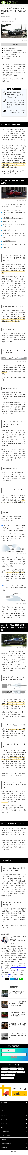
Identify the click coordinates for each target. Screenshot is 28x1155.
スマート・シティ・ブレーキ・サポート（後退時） (14, 226)
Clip (18, 970)
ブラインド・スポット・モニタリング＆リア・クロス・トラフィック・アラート (14, 235)
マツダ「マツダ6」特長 (23, 40)
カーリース (5, 1068)
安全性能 (12, 21)
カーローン (13, 1068)
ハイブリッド (21, 1071)
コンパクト (12, 1071)
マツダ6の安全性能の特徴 (10, 48)
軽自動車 (21, 1068)
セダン (13, 18)
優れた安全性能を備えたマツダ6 (12, 56)
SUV (3, 1074)
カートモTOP (4, 1102)
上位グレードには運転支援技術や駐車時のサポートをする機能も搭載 (15, 53)
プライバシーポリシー (6, 1143)
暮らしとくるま (6, 976)
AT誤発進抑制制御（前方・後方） (13, 218)
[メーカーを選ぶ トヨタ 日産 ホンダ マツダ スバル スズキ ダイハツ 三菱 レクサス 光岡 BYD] (8, 1050)
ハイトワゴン (11, 1074)
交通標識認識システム (9, 241)
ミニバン (4, 1071)
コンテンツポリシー (5, 1135)
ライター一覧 (4, 1123)
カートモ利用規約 (5, 1131)
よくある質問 (7, 58)
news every (15, 969)
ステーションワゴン (6, 18)
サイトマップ (4, 1147)
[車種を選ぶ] (14, 1054)
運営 (2, 1127)
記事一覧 (12, 943)
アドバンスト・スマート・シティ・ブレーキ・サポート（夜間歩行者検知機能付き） (14, 212)
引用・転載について (5, 1139)
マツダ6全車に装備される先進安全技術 (13, 50)
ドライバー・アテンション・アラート (14, 244)
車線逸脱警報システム (9, 230)
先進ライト (6, 247)
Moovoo (9, 974)
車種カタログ (5, 21)
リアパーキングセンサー (10, 221)
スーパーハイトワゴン (7, 1078)
